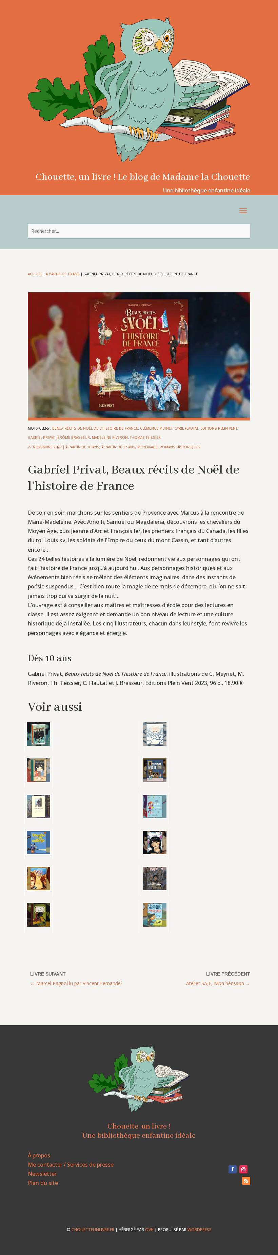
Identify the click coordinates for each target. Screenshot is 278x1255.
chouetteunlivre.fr (93, 1230)
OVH (149, 1230)
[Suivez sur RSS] (246, 1181)
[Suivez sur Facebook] (233, 1169)
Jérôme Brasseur (73, 437)
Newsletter (42, 1173)
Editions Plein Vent (218, 428)
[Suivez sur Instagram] (243, 1169)
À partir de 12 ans (118, 447)
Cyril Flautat (186, 428)
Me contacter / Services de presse (71, 1164)
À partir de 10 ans (63, 274)
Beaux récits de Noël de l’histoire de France (95, 428)
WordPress (199, 1230)
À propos (39, 1155)
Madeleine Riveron (110, 437)
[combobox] (139, 231)
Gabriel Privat (41, 437)
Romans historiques (180, 447)
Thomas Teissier (145, 437)
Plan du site (43, 1183)
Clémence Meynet (156, 428)
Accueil (35, 274)
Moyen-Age (147, 447)
